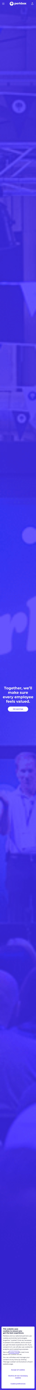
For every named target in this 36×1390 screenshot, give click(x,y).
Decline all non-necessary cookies (18, 1377)
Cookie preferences (18, 1384)
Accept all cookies (18, 1370)
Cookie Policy (14, 1352)
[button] (32, 3)
